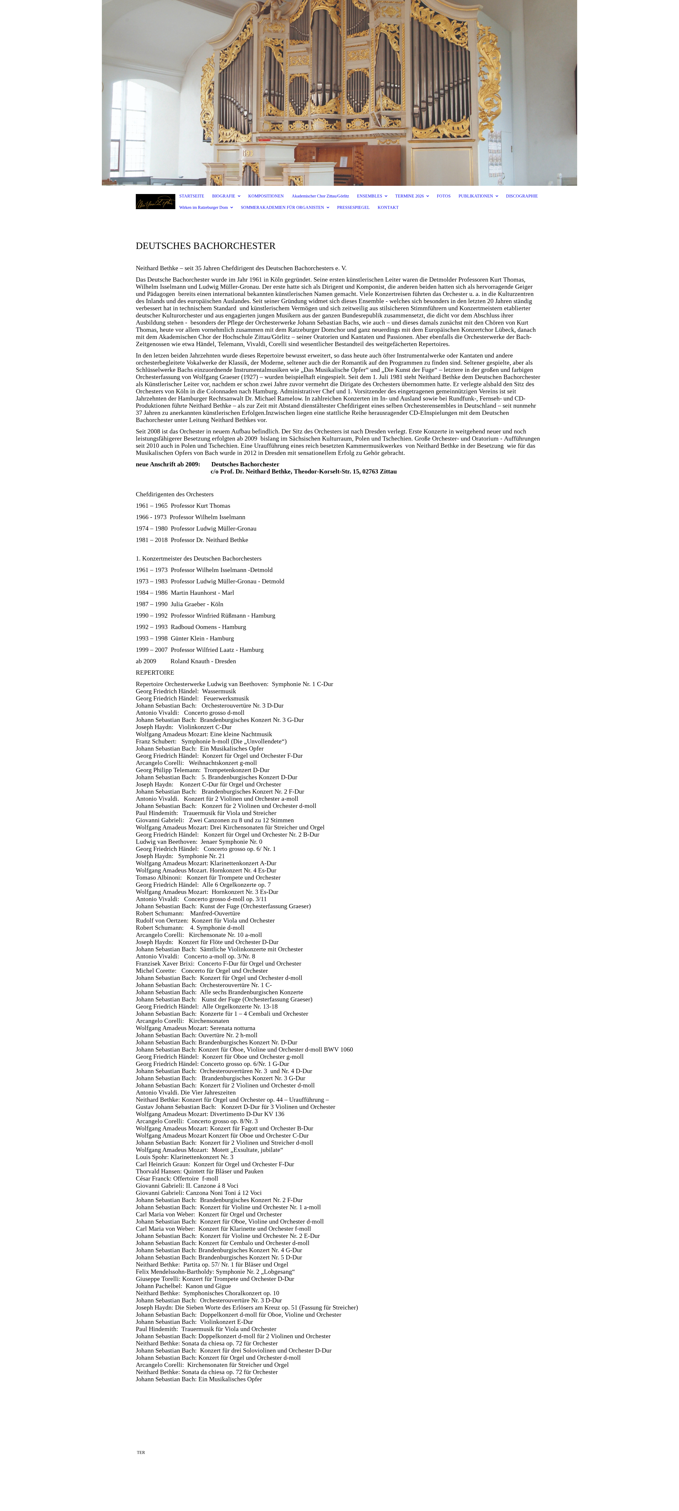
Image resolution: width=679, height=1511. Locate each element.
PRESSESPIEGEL (353, 207)
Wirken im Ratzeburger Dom (203, 207)
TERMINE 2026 (409, 196)
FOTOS (444, 196)
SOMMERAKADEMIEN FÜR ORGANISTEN (282, 207)
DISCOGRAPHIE (522, 196)
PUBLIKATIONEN (476, 196)
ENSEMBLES (369, 196)
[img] (339, 93)
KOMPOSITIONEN (266, 196)
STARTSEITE (191, 196)
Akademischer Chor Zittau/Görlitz (320, 196)
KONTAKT (388, 207)
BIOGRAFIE (223, 196)
